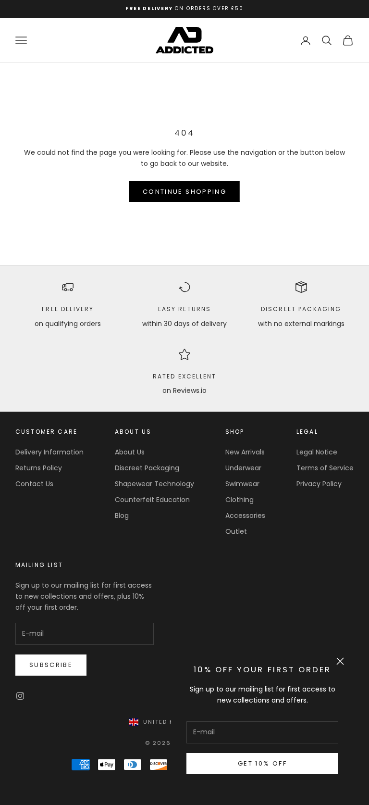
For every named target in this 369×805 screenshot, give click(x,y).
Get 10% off (262, 763)
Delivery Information (49, 452)
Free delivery (68, 309)
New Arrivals (245, 452)
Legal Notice (316, 452)
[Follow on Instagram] (20, 696)
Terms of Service (325, 468)
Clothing (239, 499)
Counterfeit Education (152, 499)
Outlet (236, 531)
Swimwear (242, 484)
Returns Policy (38, 468)
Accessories (245, 515)
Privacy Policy (319, 484)
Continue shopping (184, 191)
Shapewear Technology (154, 484)
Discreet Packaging (301, 309)
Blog (122, 515)
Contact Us (34, 484)
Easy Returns (184, 309)
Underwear (243, 468)
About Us (130, 452)
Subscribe (51, 664)
